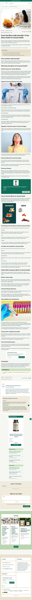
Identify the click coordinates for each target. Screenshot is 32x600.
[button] (29, 3)
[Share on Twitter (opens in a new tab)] (26, 31)
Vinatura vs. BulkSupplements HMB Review (25, 530)
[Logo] (6, 3)
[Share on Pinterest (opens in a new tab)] (28, 31)
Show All (16, 546)
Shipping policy (21, 590)
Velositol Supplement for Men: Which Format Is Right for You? (5, 531)
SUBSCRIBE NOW (21, 357)
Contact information (26, 590)
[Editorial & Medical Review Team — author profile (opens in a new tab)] (20, 385)
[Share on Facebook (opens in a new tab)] (24, 31)
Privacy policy (10, 590)
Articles (6, 6)
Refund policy (5, 590)
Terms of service (15, 590)
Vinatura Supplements (7, 589)
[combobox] (18, 3)
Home (3, 6)
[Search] (10, 3)
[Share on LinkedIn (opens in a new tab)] (30, 31)
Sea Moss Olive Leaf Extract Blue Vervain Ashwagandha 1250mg (14, 187)
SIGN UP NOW (12, 582)
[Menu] (2, 3)
